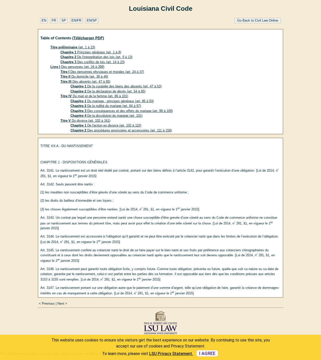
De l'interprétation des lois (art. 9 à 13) (96, 57)
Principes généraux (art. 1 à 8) (90, 52)
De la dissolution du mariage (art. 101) (106, 115)
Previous (48, 303)
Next (60, 303)
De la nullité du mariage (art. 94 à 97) (105, 106)
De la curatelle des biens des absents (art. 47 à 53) (116, 86)
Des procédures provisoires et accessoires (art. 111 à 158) (121, 130)
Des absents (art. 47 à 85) (85, 81)
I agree (207, 353)
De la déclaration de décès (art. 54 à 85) (107, 91)
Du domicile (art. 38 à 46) (84, 76)
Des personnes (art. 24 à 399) (77, 67)
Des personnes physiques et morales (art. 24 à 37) (102, 72)
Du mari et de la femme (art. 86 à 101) (94, 96)
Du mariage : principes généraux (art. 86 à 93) (112, 101)
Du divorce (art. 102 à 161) (85, 121)
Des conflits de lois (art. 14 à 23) (92, 62)
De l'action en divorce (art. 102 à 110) (105, 125)
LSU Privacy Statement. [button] (171, 353)
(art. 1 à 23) (72, 47)
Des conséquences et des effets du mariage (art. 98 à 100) (121, 111)
